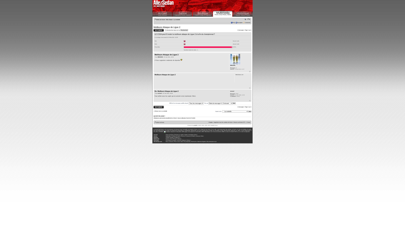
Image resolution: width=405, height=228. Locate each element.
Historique (243, 13)
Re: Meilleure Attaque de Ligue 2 (166, 91)
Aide (182, 141)
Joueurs (188, 15)
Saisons (184, 140)
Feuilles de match (176, 136)
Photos (174, 138)
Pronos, (183, 15)
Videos (179, 138)
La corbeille (177, 19)
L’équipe (211, 122)
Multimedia (223, 13)
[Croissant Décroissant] (229, 103)
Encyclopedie (187, 141)
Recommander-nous (212, 141)
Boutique (203, 13)
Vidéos (229, 14)
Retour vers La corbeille (161, 111)
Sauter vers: (218, 111)
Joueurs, (238, 15)
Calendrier (168, 136)
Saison (183, 13)
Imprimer (245, 19)
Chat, (220, 14)
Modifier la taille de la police (248, 19)
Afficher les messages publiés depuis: (179, 103)
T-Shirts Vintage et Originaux (203, 15)
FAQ (234, 22)
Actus (167, 134)
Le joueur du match (190, 136)
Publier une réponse (156, 30)
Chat (171, 138)
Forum (167, 138)
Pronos (183, 136)
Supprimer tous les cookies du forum (223, 122)
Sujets (186, 134)
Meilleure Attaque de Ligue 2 (167, 27)
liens (195, 134)
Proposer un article (179, 134)
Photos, (224, 14)
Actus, (160, 15)
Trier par (206, 103)
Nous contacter (169, 141)
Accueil (162, 13)
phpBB (195, 125)
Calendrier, (178, 15)
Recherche (194, 141)
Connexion (247, 22)
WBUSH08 (160, 57)
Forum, (217, 14)
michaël (160, 93)
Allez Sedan (169, 19)
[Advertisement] (213, 5)
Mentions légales (202, 141)
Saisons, (243, 15)
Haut (249, 71)
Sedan (248, 15)
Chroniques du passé (171, 140)
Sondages (191, 134)
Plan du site (177, 141)
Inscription (240, 22)
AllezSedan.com (158, 141)
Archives (164, 15)
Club (202, 136)
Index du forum (160, 19)
